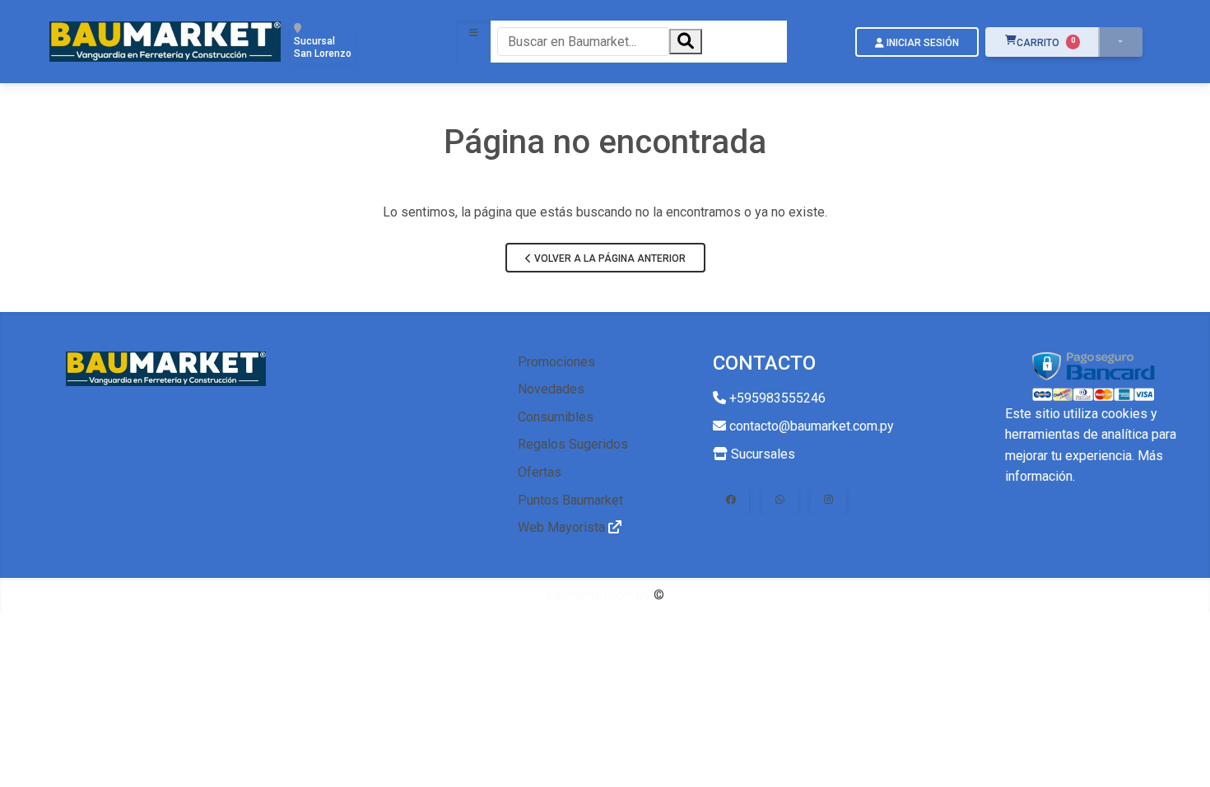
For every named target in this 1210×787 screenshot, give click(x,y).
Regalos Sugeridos (573, 444)
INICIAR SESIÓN (921, 43)
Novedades (551, 389)
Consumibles (555, 417)
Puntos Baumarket (570, 500)
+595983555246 (776, 398)
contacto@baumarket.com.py (810, 426)
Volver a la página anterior (609, 258)
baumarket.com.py (598, 595)
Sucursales (761, 454)
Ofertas (539, 472)
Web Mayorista (563, 527)
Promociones (556, 362)
